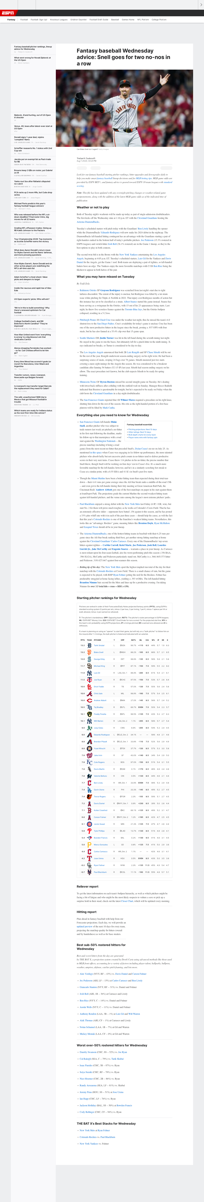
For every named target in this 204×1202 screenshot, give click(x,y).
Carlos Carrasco (118, 541)
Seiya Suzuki (86, 1072)
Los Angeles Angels (93, 352)
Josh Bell (112, 243)
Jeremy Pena (86, 1092)
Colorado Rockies (101, 519)
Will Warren (98, 721)
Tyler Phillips (99, 831)
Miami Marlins (98, 478)
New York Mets (132, 503)
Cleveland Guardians (147, 217)
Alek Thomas (86, 1020)
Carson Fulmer (100, 817)
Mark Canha (109, 407)
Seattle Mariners (87, 337)
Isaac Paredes (86, 1065)
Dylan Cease (141, 448)
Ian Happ (84, 1098)
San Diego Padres (105, 323)
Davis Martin (99, 769)
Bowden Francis (100, 838)
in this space (96, 452)
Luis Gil (142, 258)
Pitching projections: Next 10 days (142, 429)
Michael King (99, 666)
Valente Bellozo (100, 776)
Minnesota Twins (88, 381)
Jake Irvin (98, 755)
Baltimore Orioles (88, 290)
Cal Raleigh (85, 1058)
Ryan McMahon (162, 523)
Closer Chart (127, 901)
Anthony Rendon (88, 1013)
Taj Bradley (98, 707)
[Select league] (9, 5)
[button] (194, 13)
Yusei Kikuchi (99, 748)
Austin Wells (86, 1007)
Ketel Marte (125, 545)
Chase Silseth (153, 352)
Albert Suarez (130, 301)
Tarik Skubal (99, 645)
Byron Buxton (107, 381)
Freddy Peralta (100, 714)
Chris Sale (98, 693)
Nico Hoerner (86, 1078)
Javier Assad (99, 824)
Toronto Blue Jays (133, 309)
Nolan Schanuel (87, 1027)
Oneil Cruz (105, 319)
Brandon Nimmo (88, 582)
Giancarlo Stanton (88, 987)
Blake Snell (98, 652)
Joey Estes (98, 728)
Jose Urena (98, 858)
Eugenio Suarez (120, 549)
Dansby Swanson (88, 1052)
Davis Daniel (99, 803)
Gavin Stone (99, 790)
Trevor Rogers (100, 796)
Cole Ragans (99, 762)
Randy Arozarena (88, 1085)
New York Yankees (128, 254)
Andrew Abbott (104, 489)
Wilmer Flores (128, 400)
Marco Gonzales (101, 845)
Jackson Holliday (88, 1105)
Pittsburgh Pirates (88, 319)
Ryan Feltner (119, 574)
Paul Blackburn (87, 503)
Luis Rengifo (133, 352)
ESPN (8, 13)
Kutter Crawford (100, 810)
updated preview (84, 926)
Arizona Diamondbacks (88, 221)
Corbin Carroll (110, 545)
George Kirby (99, 659)
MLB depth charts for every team (142, 435)
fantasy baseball (104, 178)
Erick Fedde (99, 686)
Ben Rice (158, 266)
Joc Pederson (147, 240)
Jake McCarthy (99, 549)
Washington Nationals (105, 440)
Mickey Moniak (87, 1033)
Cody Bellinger (87, 1111)
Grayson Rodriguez (110, 290)
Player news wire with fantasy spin (142, 437)
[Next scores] (201, 5)
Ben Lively (143, 228)
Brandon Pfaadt (100, 741)
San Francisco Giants (94, 399)
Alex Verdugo (86, 973)
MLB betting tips (144, 178)
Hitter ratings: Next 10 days (139, 432)
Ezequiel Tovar (91, 526)
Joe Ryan (98, 680)
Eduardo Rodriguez (110, 232)
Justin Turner (107, 338)
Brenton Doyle (145, 523)
